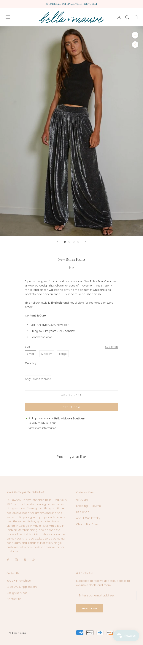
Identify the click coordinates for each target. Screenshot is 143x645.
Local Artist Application (22, 587)
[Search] (127, 17)
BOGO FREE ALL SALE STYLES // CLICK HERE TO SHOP (71, 3)
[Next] (85, 242)
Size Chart (82, 512)
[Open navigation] (8, 17)
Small (30, 354)
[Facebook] (8, 560)
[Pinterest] (25, 560)
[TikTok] (33, 560)
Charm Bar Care (87, 524)
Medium (46, 354)
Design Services (17, 593)
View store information (42, 428)
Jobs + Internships (19, 580)
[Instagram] (16, 560)
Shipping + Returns (88, 506)
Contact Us (14, 599)
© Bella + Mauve (17, 632)
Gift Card (82, 500)
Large (63, 354)
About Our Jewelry (88, 518)
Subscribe (90, 608)
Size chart (111, 347)
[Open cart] (135, 17)
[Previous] (57, 242)
